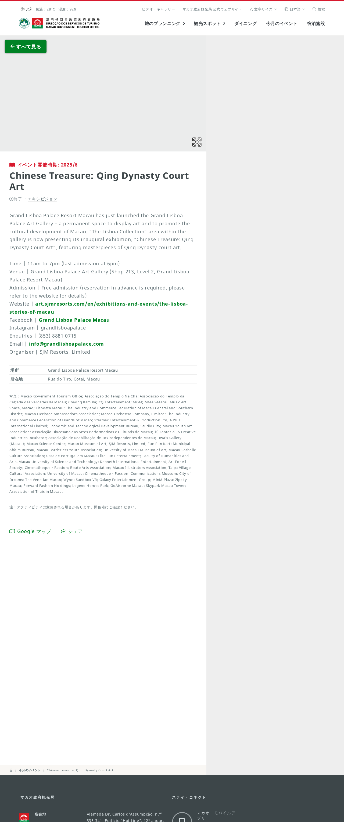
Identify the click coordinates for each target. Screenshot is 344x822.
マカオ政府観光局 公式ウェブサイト (212, 9)
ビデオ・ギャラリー (158, 9)
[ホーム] (11, 770)
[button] (263, 9)
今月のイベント (282, 23)
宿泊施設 (316, 23)
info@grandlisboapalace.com (66, 344)
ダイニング (245, 23)
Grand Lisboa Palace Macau (74, 320)
